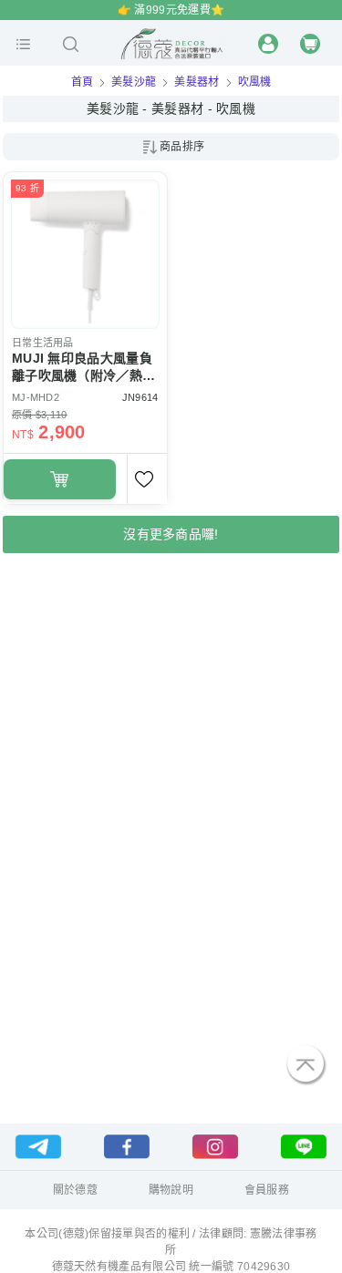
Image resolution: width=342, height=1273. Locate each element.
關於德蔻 (75, 1190)
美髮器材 (196, 82)
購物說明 (171, 1190)
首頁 (82, 82)
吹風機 (255, 82)
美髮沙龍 (133, 82)
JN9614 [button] (140, 397)
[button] (23, 44)
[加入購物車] (60, 479)
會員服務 (266, 1190)
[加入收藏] (147, 479)
